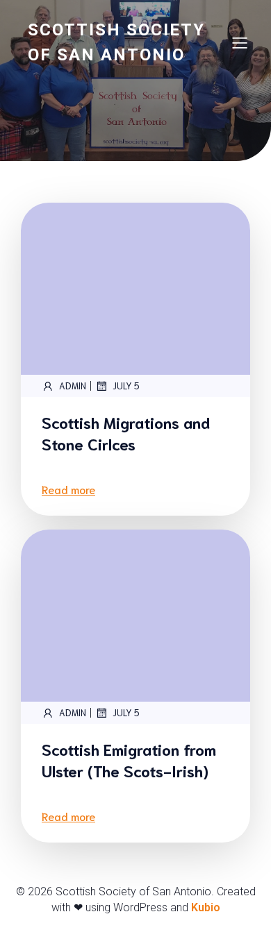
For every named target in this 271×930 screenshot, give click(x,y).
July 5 (126, 385)
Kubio (205, 907)
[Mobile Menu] (239, 42)
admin (72, 385)
